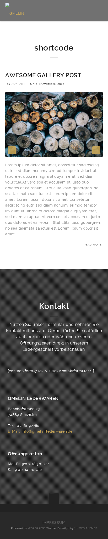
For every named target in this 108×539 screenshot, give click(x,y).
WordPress (37, 528)
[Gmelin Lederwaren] (28, 10)
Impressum (54, 522)
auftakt (18, 84)
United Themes (85, 528)
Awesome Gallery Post (43, 75)
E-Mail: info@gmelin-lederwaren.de (40, 431)
